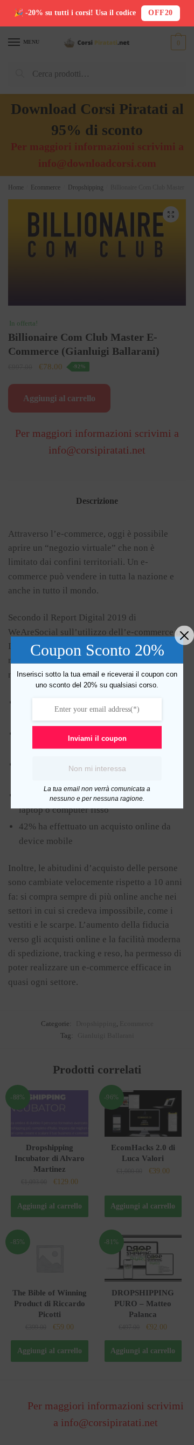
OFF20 (160, 13)
